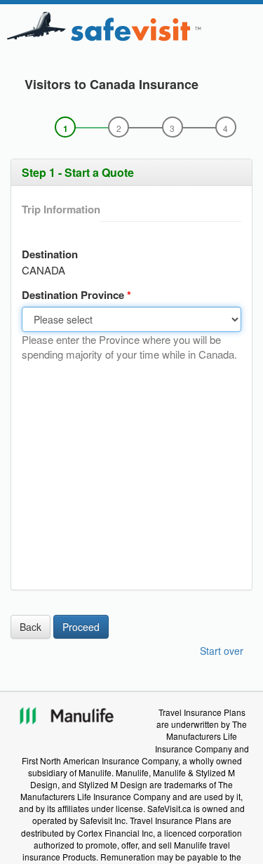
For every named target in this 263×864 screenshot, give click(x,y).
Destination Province (74, 295)
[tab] (131, 173)
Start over (221, 651)
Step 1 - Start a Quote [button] (78, 172)
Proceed (81, 627)
